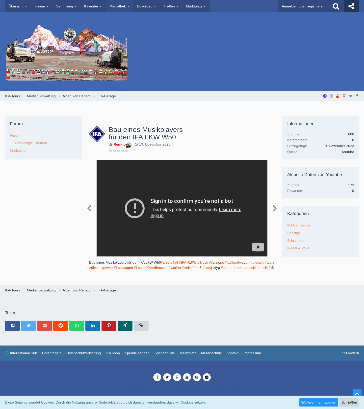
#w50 (165, 262)
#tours (270, 262)
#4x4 (174, 262)
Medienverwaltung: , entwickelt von (182, 368)
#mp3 (197, 268)
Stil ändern (350, 353)
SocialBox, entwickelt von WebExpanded (182, 394)
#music (250, 268)
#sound (227, 268)
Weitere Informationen (318, 402)
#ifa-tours (216, 262)
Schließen (349, 402)
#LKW (191, 262)
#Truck (202, 262)
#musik (262, 268)
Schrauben (295, 241)
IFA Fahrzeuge (298, 225)
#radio (187, 268)
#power (107, 268)
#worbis (175, 268)
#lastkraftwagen (237, 262)
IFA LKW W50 (298, 248)
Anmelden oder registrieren (303, 6)
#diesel (94, 268)
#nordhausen (157, 268)
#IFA (182, 262)
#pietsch (257, 262)
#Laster (140, 268)
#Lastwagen (123, 268)
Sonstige (294, 233)
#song (207, 268)
